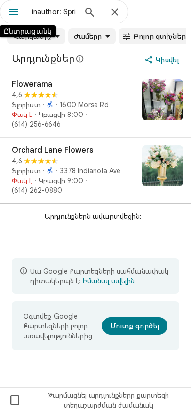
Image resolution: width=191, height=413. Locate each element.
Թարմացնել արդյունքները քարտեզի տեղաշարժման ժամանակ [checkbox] (89, 400)
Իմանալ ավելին (108, 280)
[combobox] (54, 12)
